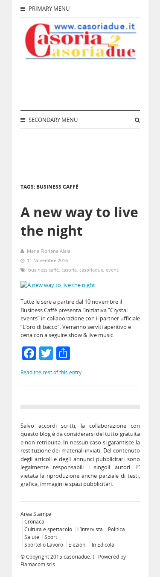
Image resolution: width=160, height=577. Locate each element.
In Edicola (103, 544)
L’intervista (90, 529)
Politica (116, 529)
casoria (69, 269)
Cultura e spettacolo (48, 529)
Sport (50, 537)
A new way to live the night (79, 221)
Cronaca (34, 521)
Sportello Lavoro (43, 544)
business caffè (43, 269)
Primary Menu (48, 8)
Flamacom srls (37, 564)
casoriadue (91, 269)
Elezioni (77, 544)
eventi (112, 269)
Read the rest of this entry (50, 372)
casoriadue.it (79, 556)
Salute (31, 537)
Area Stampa (36, 514)
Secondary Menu (52, 120)
